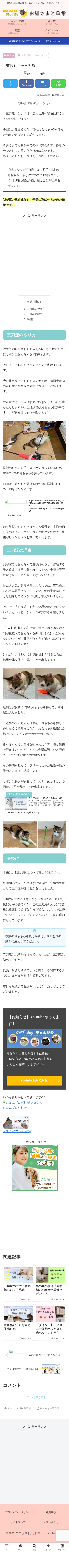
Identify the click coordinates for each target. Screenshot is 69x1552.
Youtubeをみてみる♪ (35, 1080)
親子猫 (10, 55)
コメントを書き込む (34, 1397)
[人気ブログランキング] (16, 1122)
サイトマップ (18, 1522)
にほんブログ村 (13, 1107)
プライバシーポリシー (18, 1512)
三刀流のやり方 (36, 308)
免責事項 (51, 1512)
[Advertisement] (34, 254)
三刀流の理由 (34, 313)
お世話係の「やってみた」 (34, 55)
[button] (61, 882)
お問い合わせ (51, 1522)
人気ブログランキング (16, 1131)
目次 (30, 301)
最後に (31, 319)
